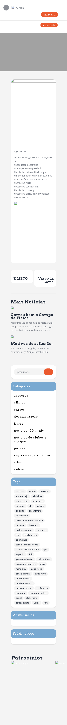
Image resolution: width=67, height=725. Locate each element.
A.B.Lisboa (37, 496)
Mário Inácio (36, 568)
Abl (30, 505)
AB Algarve (38, 501)
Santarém (20, 593)
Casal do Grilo (30, 535)
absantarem (35, 510)
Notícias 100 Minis (29, 430)
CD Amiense (21, 539)
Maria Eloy (21, 568)
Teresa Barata (22, 602)
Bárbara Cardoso (24, 530)
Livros (18, 423)
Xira (46, 602)
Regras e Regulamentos (32, 455)
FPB (31, 554)
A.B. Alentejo (22, 496)
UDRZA (37, 602)
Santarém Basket (38, 593)
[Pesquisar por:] (33, 371)
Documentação (26, 416)
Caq (17, 535)
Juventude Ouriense (26, 564)
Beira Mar (33, 525)
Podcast (20, 448)
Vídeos (19, 469)
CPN (45, 549)
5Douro (32, 491)
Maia (42, 564)
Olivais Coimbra (23, 573)
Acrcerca (21, 395)
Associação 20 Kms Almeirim (29, 520)
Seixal (19, 597)
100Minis (44, 491)
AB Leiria (40, 505)
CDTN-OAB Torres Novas (27, 544)
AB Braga (20, 505)
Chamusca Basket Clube (27, 549)
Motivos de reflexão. (32, 343)
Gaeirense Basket (24, 559)
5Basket (20, 491)
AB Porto (20, 510)
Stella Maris (31, 597)
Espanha (20, 554)
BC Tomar (20, 525)
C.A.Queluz (42, 530)
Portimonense (23, 578)
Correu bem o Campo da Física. (32, 316)
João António (44, 559)
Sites (18, 462)
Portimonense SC (24, 583)
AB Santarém (22, 515)
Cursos (19, 409)
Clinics (19, 402)
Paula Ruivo (40, 573)
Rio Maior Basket (24, 588)
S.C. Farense (42, 588)
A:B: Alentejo (22, 501)
